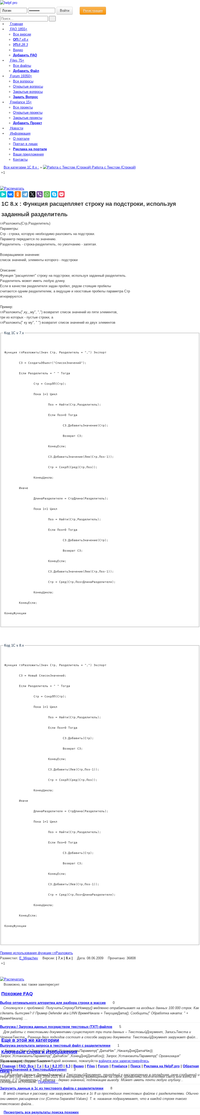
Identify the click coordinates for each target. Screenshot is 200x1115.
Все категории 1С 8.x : (21, 167)
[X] (32, 194)
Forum (20, 76)
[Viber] (39, 194)
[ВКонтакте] (10, 194)
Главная (16, 24)
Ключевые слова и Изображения (39, 1051)
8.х (47, 1066)
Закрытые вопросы (28, 92)
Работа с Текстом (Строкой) (113, 167)
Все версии (22, 34)
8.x (26, 39)
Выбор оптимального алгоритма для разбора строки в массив (53, 1003)
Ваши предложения (28, 154)
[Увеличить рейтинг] (0, 172)
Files (16, 60)
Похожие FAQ (17, 993)
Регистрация (93, 11)
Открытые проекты (27, 112)
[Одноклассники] (18, 194)
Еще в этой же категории (30, 1040)
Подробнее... (48, 1082)
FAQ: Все (26, 1066)
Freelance (20, 102)
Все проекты (23, 107)
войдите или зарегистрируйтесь (124, 1061)
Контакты (20, 159)
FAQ (18, 29)
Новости (16, 128)
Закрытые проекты (27, 118)
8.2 (20, 45)
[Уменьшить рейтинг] (5, 172)
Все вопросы (23, 81)
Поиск (135, 1066)
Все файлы (22, 66)
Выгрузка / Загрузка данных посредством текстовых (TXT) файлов (56, 1027)
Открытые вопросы (28, 86)
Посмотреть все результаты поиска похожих (41, 1112)
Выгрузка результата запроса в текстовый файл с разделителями (55, 1045)
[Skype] (54, 194)
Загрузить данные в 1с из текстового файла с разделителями (51, 1088)
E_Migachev (28, 958)
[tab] (100, 994)
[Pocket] (61, 194)
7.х (21, 39)
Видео (18, 50)
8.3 (25, 45)
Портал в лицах (25, 144)
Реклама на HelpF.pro (162, 1066)
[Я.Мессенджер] (3, 194)
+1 (3, 172)
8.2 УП (57, 1066)
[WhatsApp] (47, 194)
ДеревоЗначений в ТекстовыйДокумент (33, 1069)
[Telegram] (25, 194)
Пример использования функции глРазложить (36, 953)
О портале (21, 139)
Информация (19, 133)
